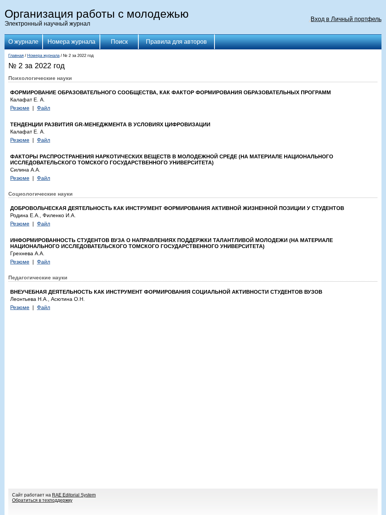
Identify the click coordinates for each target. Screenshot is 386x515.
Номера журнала (71, 41)
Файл (43, 108)
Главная (16, 55)
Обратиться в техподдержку (42, 500)
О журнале (23, 41)
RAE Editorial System (74, 495)
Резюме (19, 108)
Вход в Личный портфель (346, 19)
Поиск (119, 41)
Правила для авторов (176, 41)
